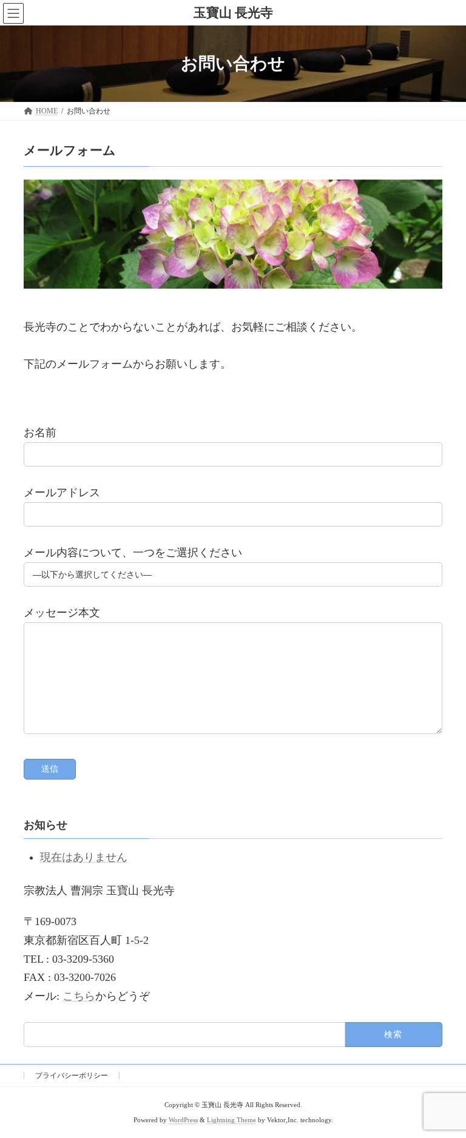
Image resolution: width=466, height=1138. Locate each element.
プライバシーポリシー (71, 1075)
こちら (78, 996)
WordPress (183, 1120)
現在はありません (83, 857)
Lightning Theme (231, 1120)
